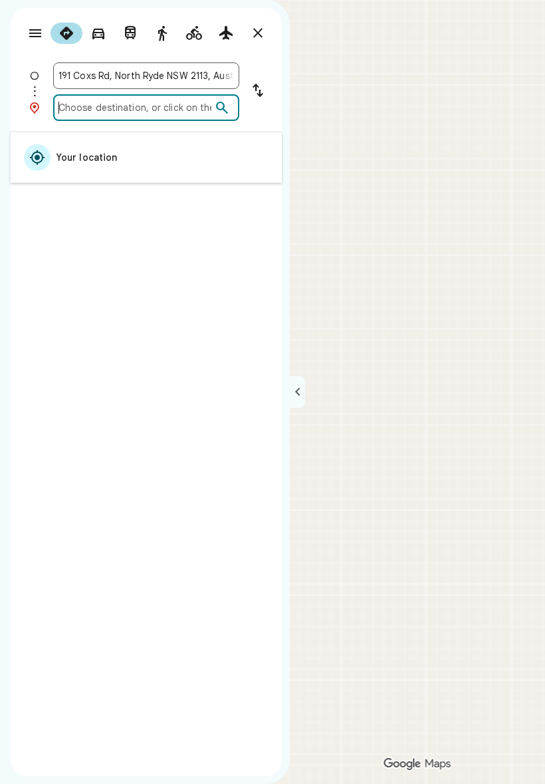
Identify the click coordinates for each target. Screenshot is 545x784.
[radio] (66, 33)
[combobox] (146, 75)
